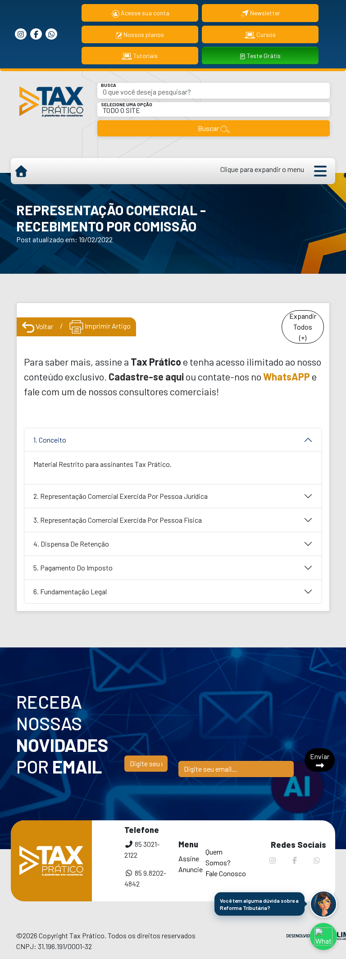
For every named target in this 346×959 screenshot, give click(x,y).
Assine (188, 858)
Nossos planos (143, 34)
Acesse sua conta (144, 13)
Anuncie (190, 869)
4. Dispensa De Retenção (71, 543)
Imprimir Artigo (107, 325)
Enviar (319, 756)
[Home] (21, 171)
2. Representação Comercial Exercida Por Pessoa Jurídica (120, 496)
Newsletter (264, 13)
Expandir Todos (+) (302, 327)
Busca (108, 85)
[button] (323, 904)
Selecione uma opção (126, 104)
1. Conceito (49, 439)
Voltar (43, 326)
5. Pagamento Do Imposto (73, 567)
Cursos (265, 34)
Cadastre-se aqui (146, 376)
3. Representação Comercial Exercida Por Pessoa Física (117, 520)
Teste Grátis (263, 55)
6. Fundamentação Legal (70, 591)
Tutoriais (145, 55)
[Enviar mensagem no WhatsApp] (323, 936)
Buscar (209, 128)
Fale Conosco (225, 873)
